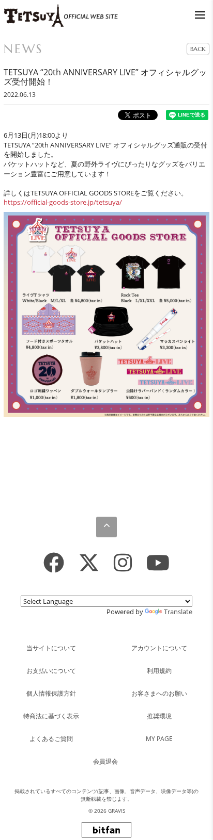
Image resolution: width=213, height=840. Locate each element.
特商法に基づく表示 (51, 716)
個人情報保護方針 (51, 693)
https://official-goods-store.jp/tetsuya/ (63, 202)
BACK (198, 49)
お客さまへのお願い (159, 693)
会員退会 (105, 761)
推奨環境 (159, 716)
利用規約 (159, 670)
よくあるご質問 (51, 738)
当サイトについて (51, 648)
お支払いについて (51, 670)
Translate (178, 611)
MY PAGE (159, 738)
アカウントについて (159, 648)
